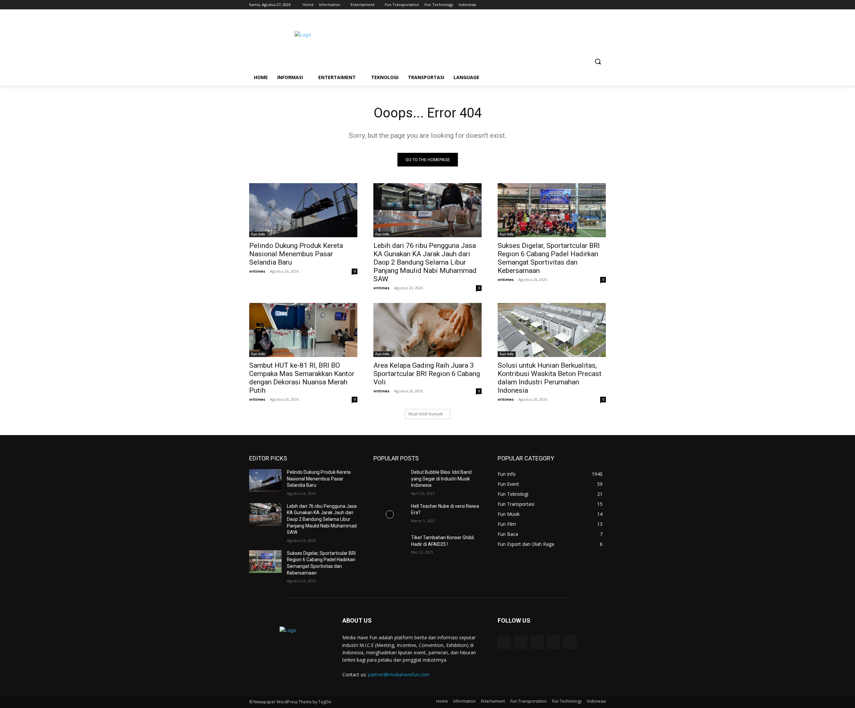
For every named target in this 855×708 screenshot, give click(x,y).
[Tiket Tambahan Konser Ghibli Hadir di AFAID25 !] (389, 546)
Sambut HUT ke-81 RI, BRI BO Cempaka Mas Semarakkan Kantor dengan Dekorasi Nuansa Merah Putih (301, 377)
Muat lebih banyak (425, 414)
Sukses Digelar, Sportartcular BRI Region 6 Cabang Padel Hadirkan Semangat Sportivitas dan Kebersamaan (549, 258)
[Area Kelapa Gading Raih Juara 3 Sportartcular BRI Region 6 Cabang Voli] (427, 330)
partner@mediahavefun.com (399, 674)
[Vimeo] (592, 5)
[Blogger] (504, 642)
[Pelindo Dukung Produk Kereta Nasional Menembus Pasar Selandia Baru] (303, 210)
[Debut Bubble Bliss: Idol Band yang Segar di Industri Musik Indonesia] (389, 480)
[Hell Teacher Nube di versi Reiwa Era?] (389, 514)
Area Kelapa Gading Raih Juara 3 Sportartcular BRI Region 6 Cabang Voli (426, 373)
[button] (598, 61)
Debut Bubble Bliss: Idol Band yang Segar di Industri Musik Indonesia (441, 478)
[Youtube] (602, 5)
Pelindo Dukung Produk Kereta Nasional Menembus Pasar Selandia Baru (296, 254)
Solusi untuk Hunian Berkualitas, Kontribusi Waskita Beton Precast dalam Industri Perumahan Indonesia (550, 377)
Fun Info (258, 234)
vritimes (257, 271)
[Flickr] (536, 642)
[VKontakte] (569, 642)
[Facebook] (565, 5)
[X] (583, 5)
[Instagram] (574, 5)
